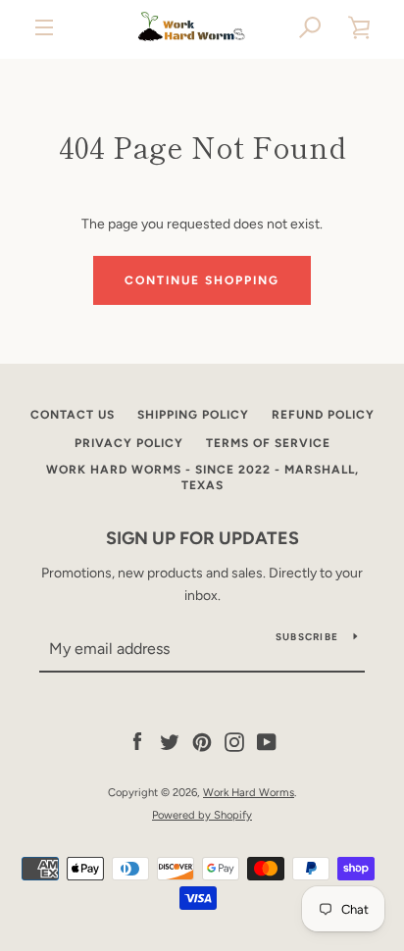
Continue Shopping (202, 280)
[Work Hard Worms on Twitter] (169, 741)
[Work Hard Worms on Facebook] (137, 741)
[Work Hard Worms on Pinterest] (202, 741)
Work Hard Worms (248, 792)
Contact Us (72, 415)
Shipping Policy (193, 415)
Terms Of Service (268, 443)
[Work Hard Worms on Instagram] (234, 741)
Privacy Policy (129, 443)
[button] (310, 27)
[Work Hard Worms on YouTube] (267, 741)
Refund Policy (323, 415)
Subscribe (307, 636)
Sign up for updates (202, 538)
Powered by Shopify (202, 815)
